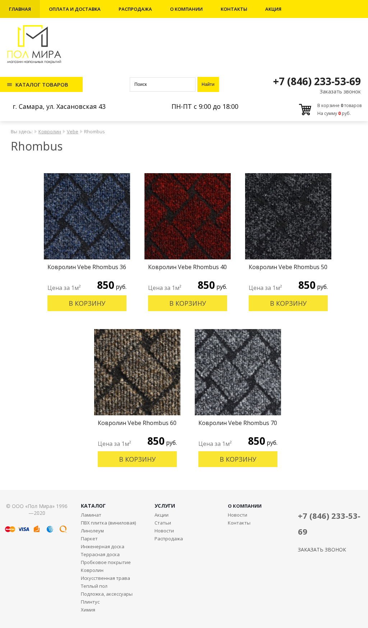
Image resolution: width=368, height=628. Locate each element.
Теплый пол (94, 586)
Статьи (163, 523)
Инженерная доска (102, 546)
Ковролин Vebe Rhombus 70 (237, 423)
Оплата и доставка (75, 9)
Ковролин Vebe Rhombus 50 (288, 267)
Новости (164, 530)
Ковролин (49, 131)
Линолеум (92, 530)
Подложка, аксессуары (107, 594)
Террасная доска (100, 554)
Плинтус (90, 602)
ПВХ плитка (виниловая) (108, 523)
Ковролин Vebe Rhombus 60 (137, 423)
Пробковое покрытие (106, 562)
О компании (186, 9)
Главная (20, 9)
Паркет (89, 538)
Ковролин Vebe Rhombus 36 (86, 267)
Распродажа (135, 9)
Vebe (72, 131)
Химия (88, 609)
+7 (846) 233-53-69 (317, 81)
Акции (162, 515)
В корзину (87, 303)
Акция (273, 9)
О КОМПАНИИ (245, 506)
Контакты (234, 9)
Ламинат (91, 515)
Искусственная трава (105, 578)
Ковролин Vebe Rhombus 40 (187, 267)
